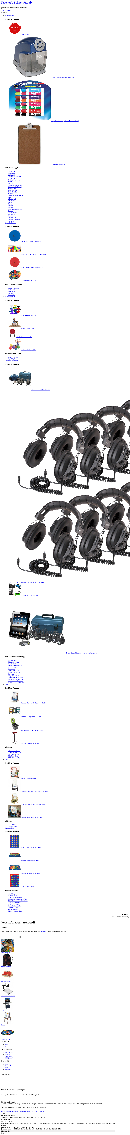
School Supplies (9, 15)
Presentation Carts (13, 754)
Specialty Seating (13, 359)
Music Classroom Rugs (15, 911)
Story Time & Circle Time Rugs (18, 901)
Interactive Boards (13, 670)
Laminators (11, 669)
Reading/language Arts (15, 209)
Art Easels (11, 824)
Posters (10, 205)
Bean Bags (11, 290)
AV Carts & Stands (14, 751)
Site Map (7, 1054)
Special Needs (12, 214)
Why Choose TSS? (10, 1052)
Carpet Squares (13, 909)
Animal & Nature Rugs (15, 897)
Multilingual (12, 199)
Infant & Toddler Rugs (15, 906)
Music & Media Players (15, 665)
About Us (7, 1064)
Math (10, 197)
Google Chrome (6, 1111)
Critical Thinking (13, 190)
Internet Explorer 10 (27, 1111)
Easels (6, 759)
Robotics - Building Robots (16, 679)
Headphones (12, 660)
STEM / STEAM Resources (16, 682)
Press (6, 1067)
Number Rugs (12, 895)
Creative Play (12, 188)
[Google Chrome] (6, 1109)
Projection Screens (14, 676)
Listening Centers (13, 662)
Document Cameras (14, 672)
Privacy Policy (9, 1058)
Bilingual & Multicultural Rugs (17, 899)
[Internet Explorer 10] (27, 1109)
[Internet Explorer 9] (39, 1109)
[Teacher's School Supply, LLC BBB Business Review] (65, 1096)
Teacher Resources (14, 219)
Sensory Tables (13, 357)
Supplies (11, 216)
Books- (10, 183)
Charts (10, 181)
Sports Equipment (13, 288)
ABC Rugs (11, 894)
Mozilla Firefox (16, 1111)
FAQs (6, 1046)
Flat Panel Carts (13, 756)
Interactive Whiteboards (15, 681)
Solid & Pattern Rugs (14, 902)
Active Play (11, 171)
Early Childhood (13, 192)
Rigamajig (11, 175)
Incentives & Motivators (15, 195)
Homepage (44, 931)
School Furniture (10, 296)
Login (2, 10)
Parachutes (11, 295)
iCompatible (12, 664)
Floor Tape (11, 291)
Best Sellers (11, 173)
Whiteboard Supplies (14, 176)
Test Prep (11, 221)
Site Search (124, 914)
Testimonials (8, 1069)
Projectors (11, 674)
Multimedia (11, 200)
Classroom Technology (15, 187)
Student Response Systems (16, 677)
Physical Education (10, 223)
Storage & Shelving (14, 758)
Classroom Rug (9, 828)
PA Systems (12, 667)
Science (10, 211)
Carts (6, 684)
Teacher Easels (12, 826)
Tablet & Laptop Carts (15, 752)
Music (10, 202)
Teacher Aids (12, 217)
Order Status (8, 1056)
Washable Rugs (13, 907)
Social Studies (12, 212)
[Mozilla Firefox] (16, 1109)
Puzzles (10, 207)
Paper (10, 204)
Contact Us (8, 1066)
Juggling (11, 293)
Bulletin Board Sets (14, 180)
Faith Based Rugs (13, 904)
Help (6, 1044)
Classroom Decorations (15, 185)
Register (8, 10)
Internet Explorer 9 (39, 1111)
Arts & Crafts (12, 178)
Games (10, 193)
